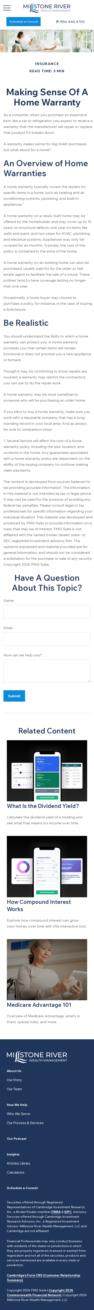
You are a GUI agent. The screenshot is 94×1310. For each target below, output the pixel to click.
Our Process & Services (25, 1123)
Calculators (15, 1172)
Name (8, 600)
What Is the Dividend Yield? (43, 805)
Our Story (14, 1080)
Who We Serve (18, 1114)
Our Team (14, 1089)
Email (8, 627)
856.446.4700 (70, 21)
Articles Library (18, 1163)
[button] (23, 21)
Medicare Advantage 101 (39, 1004)
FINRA (56, 1212)
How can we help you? (22, 655)
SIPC (68, 1212)
